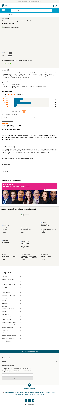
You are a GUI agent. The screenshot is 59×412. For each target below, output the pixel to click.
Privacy (37, 392)
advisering (4, 276)
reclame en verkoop (7, 333)
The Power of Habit (26, 229)
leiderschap (5, 303)
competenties (29, 86)
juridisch (4, 300)
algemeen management (8, 279)
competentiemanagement (39, 86)
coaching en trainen (7, 282)
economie (4, 287)
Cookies (42, 392)
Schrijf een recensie (8, 117)
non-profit (4, 311)
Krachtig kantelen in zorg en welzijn (48, 230)
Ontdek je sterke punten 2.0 (9, 256)
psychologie (5, 330)
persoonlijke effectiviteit (8, 325)
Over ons (42, 394)
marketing (4, 306)
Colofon (32, 392)
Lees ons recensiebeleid (7, 121)
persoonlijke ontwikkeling (18, 86)
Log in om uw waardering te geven (10, 114)
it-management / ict (7, 298)
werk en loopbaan (7, 341)
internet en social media (8, 295)
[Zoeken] (51, 10)
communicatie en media (8, 284)
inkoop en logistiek (7, 292)
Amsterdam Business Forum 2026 (16, 187)
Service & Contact (34, 394)
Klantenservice (6, 358)
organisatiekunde (7, 317)
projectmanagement (7, 327)
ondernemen (5, 314)
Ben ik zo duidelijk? (46, 256)
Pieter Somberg (5, 18)
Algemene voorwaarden (23, 392)
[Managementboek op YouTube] (29, 400)
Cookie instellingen (50, 392)
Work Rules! (5, 229)
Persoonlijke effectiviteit (8, 14)
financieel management (8, 290)
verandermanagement (8, 338)
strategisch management (9, 335)
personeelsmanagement (9, 322)
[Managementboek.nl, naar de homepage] (6, 6)
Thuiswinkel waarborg (10, 392)
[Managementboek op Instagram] (33, 400)
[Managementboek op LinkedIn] (26, 400)
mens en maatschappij (8, 309)
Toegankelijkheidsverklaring (22, 394)
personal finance (6, 319)
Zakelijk (4, 361)
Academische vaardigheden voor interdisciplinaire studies (29, 257)
